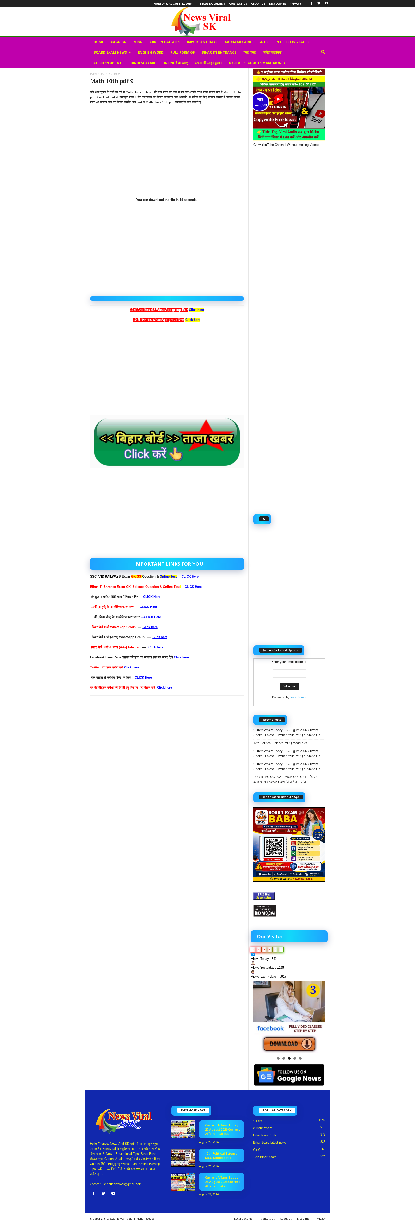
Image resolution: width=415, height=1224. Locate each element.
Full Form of (183, 52)
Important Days (202, 41)
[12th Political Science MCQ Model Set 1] (183, 1158)
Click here (192, 320)
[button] (323, 52)
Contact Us (238, 3)
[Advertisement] (167, 153)
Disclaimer (277, 3)
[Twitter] (319, 3)
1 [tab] (278, 1058)
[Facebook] (312, 3)
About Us (258, 3)
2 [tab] (283, 1058)
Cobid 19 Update (108, 63)
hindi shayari (143, 63)
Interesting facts (292, 41)
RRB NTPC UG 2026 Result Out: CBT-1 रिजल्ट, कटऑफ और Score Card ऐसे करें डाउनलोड (285, 779)
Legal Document (212, 3)
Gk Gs (263, 41)
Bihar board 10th (264, 1135)
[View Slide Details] (289, 1017)
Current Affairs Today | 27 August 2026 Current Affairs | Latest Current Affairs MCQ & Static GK (287, 732)
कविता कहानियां (272, 52)
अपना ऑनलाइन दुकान (208, 63)
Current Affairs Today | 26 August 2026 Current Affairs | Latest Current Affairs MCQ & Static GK (287, 753)
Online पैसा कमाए (175, 63)
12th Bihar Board (264, 1157)
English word (151, 52)
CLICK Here (190, 576)
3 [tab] (289, 1058)
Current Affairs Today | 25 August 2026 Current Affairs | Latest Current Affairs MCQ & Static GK (287, 766)
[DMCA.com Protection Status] (289, 911)
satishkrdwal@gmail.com (124, 1184)
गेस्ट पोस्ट (250, 52)
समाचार (138, 41)
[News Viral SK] (207, 21)
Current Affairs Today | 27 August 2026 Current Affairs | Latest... (223, 1129)
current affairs (165, 41)
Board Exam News (110, 52)
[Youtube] (327, 3)
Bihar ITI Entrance (219, 52)
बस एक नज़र (118, 41)
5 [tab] (300, 1058)
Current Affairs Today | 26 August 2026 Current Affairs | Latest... (223, 1181)
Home (99, 41)
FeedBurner (298, 697)
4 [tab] (294, 1058)
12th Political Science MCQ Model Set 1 (281, 743)
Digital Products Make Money (257, 63)
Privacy (295, 3)
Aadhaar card (238, 41)
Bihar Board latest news (269, 1142)
